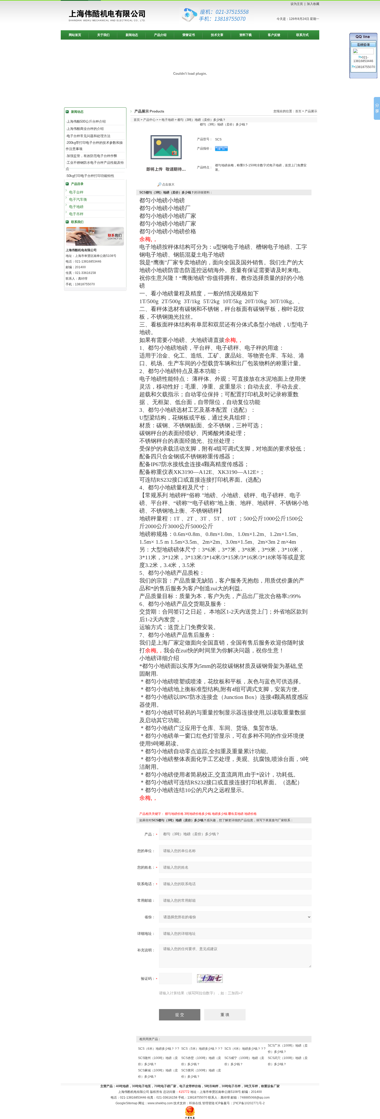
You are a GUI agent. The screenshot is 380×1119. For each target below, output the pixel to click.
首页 (298, 111)
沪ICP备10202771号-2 (249, 1103)
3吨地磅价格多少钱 (197, 814)
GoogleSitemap (127, 1103)
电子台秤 (76, 192)
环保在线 (195, 1103)
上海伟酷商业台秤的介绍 (85, 129)
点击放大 (167, 184)
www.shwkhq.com (160, 1103)
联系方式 (302, 35)
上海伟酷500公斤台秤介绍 (86, 121)
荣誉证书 (189, 35)
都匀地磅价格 (174, 814)
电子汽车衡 (78, 199)
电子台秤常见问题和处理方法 (88, 136)
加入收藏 (313, 4)
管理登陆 (208, 1103)
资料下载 (245, 35)
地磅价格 (250, 814)
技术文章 (217, 35)
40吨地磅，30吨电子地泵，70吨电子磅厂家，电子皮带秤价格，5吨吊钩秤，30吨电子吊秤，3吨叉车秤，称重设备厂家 (198, 1086)
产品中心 (149, 120)
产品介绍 (160, 35)
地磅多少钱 (219, 814)
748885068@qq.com (255, 1097)
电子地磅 (76, 207)
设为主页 (297, 4)
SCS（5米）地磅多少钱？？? (201, 1048)
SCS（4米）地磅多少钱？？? (244, 1048)
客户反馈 (274, 35)
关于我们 (103, 35)
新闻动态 (132, 35)
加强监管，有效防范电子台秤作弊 (92, 156)
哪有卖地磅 (236, 814)
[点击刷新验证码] (210, 978)
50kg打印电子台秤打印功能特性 (90, 176)
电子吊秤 (76, 214)
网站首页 (75, 35)
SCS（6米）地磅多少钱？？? (158, 1048)
